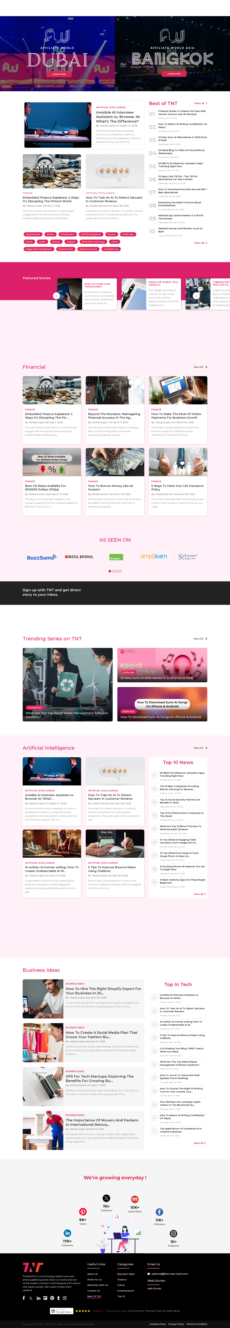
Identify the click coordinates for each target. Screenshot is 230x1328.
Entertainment (66, 249)
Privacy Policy (176, 1324)
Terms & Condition (196, 1324)
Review (50, 234)
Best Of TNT (94, 1296)
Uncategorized (111, 249)
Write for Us (94, 1279)
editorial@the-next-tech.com (169, 1273)
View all (199, 103)
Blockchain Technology (93, 242)
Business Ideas (33, 234)
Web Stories (154, 1288)
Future (29, 242)
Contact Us (93, 1290)
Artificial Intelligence (91, 234)
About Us (92, 1274)
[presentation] (56, 295)
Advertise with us (97, 1285)
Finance (56, 242)
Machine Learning (88, 249)
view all (198, 367)
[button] (110, 572)
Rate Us (98, 1311)
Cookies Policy (157, 1324)
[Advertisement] (115, 336)
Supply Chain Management (39, 249)
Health (42, 242)
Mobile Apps (128, 234)
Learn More (59, 74)
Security (112, 234)
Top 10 (115, 242)
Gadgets (71, 242)
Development (67, 234)
